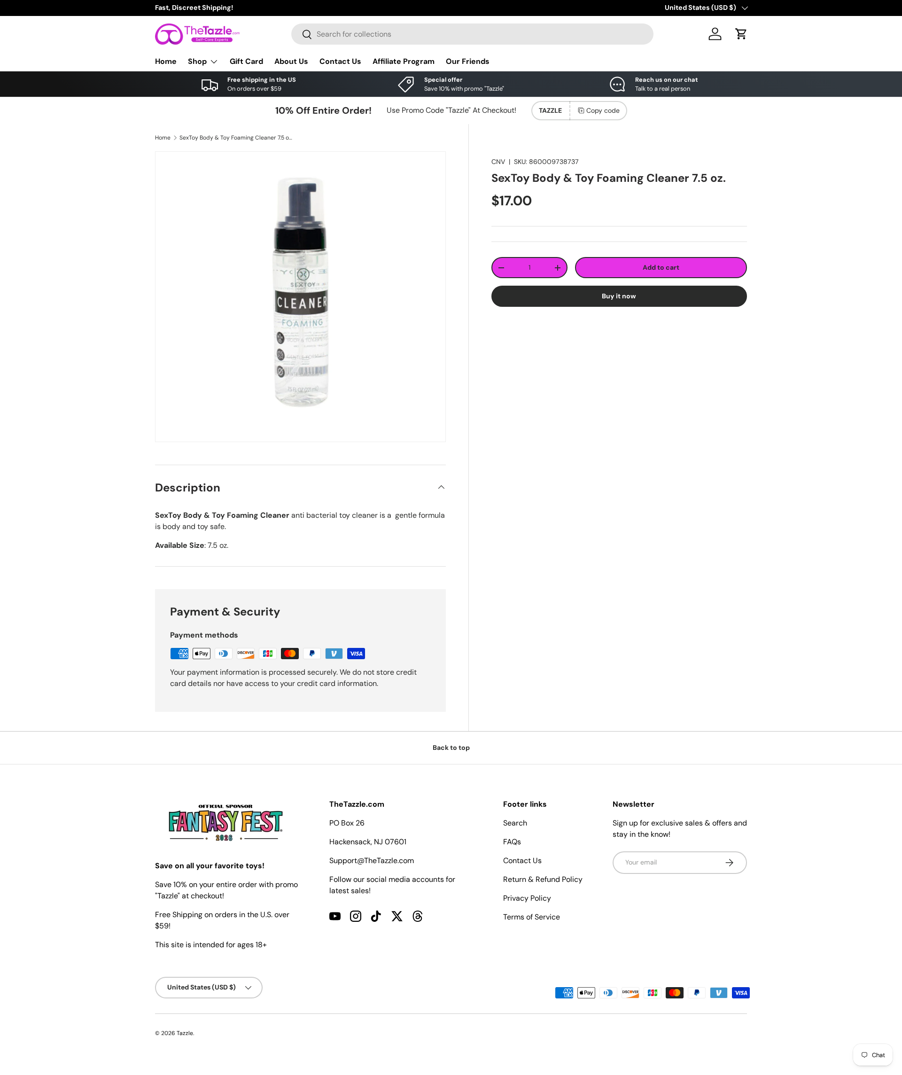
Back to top (451, 747)
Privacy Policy (527, 898)
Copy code (603, 110)
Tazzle (185, 1033)
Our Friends (468, 61)
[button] (741, 33)
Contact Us (340, 61)
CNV (498, 161)
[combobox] (472, 34)
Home (166, 61)
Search (515, 823)
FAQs (512, 842)
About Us (291, 61)
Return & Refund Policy (543, 879)
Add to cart (661, 267)
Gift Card (246, 61)
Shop (197, 61)
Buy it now (619, 296)
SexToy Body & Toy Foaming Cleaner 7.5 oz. (235, 137)
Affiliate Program (404, 61)
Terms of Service (531, 917)
